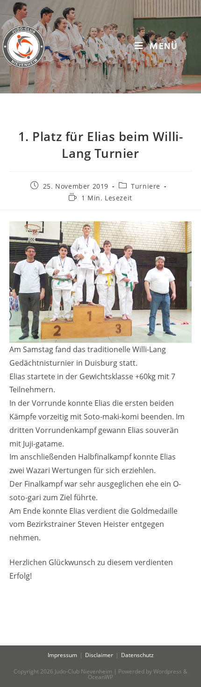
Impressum (62, 655)
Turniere (145, 186)
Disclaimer (99, 655)
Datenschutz (137, 655)
